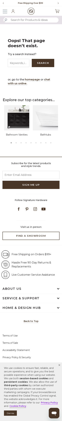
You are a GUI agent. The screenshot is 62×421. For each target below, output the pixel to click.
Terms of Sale (10, 342)
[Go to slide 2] (16, 142)
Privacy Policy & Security (16, 357)
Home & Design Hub (21, 308)
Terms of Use (10, 335)
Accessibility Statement (16, 350)
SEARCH (43, 62)
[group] (30, 3)
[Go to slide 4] (26, 142)
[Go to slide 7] (41, 142)
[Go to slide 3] (21, 142)
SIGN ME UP (31, 184)
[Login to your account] (13, 11)
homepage (33, 79)
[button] (59, 365)
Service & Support (21, 298)
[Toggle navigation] (6, 11)
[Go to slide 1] (11, 142)
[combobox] (31, 20)
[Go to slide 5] (31, 142)
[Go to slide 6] (36, 142)
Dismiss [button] (10, 413)
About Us (11, 289)
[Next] (57, 3)
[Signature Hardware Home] (31, 11)
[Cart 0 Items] (57, 11)
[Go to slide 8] (46, 142)
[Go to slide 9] (51, 142)
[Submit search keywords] (6, 20)
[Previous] (3, 3)
